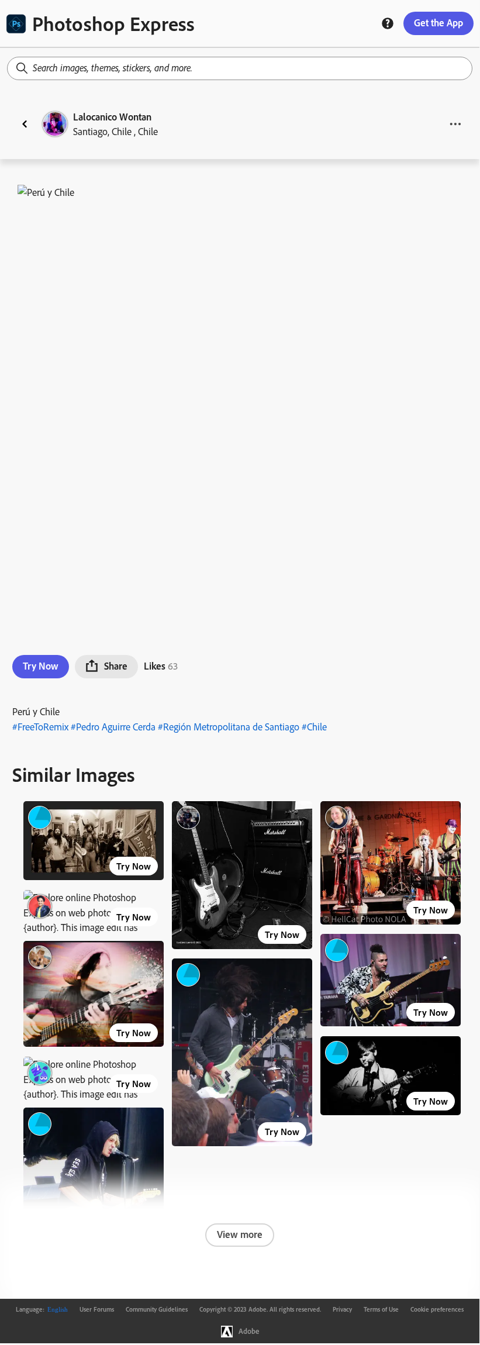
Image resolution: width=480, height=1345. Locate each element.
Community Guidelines (157, 1309)
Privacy (342, 1309)
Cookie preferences (437, 1309)
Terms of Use (381, 1309)
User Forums (97, 1309)
